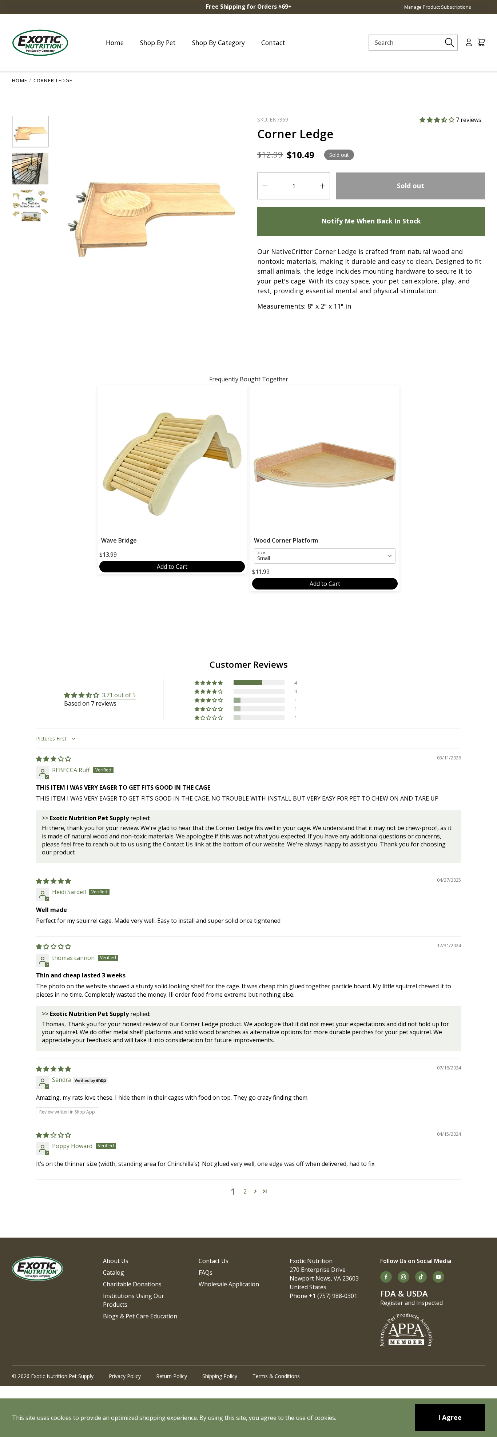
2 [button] (245, 1191)
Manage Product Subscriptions (437, 7)
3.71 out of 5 (119, 695)
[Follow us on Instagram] (403, 1277)
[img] (53, 759)
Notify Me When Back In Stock (371, 221)
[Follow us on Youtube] (438, 1277)
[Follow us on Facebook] (386, 1277)
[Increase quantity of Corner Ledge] (322, 186)
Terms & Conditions (276, 1376)
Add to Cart (172, 567)
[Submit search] (450, 42)
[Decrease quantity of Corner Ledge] (265, 186)
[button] (438, 120)
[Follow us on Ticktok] (421, 1277)
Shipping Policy (219, 1376)
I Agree (450, 1417)
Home (19, 80)
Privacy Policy (125, 1376)
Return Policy (171, 1376)
